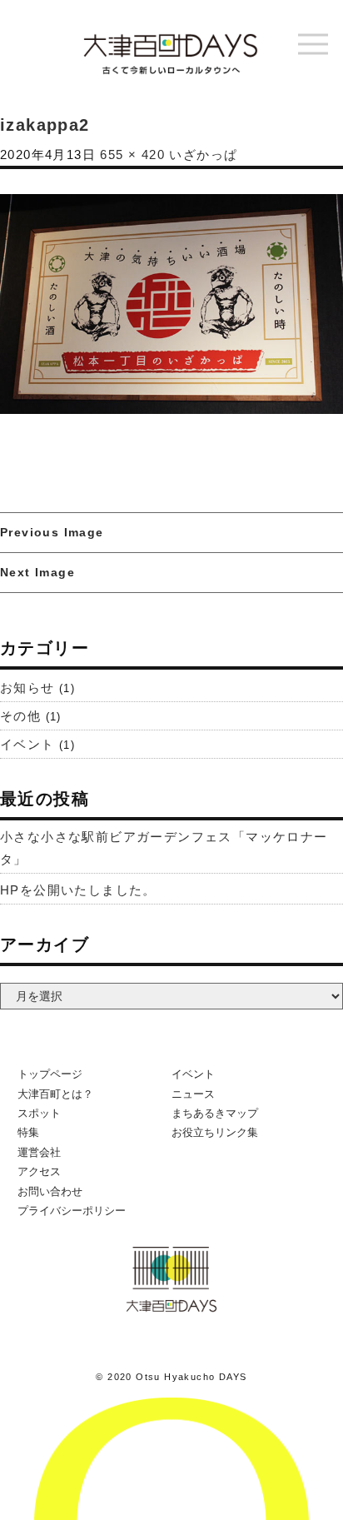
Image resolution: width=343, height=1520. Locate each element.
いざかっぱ (203, 154)
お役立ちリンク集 (215, 1132)
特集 (28, 1132)
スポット (39, 1113)
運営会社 (39, 1152)
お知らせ (27, 687)
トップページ (49, 1074)
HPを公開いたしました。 (78, 890)
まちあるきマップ (215, 1113)
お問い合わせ (49, 1191)
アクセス (39, 1171)
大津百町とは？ (55, 1094)
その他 (20, 716)
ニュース (193, 1094)
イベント (27, 744)
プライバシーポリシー (71, 1210)
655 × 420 (132, 154)
